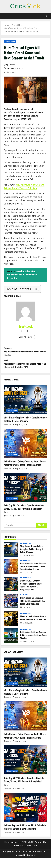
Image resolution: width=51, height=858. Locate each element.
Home (7, 842)
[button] (4, 16)
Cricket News (10, 41)
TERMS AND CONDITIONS (25, 845)
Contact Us (40, 842)
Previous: (25, 351)
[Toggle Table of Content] (35, 289)
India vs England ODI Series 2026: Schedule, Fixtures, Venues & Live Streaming (25, 827)
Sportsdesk (11, 64)
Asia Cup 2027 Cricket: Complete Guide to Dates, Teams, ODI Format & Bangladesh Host (24, 509)
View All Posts (25, 336)
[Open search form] (46, 16)
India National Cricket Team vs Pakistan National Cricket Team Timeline (11, 635)
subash (8, 425)
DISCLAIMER (28, 842)
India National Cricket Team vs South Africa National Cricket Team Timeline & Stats (25, 463)
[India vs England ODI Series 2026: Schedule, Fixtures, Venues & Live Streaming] (25, 807)
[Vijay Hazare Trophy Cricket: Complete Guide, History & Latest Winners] (25, 399)
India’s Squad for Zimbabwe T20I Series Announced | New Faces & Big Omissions (11, 601)
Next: (25, 364)
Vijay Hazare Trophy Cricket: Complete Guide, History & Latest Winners (25, 419)
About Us (16, 842)
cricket (9, 818)
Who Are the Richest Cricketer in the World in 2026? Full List (11, 618)
